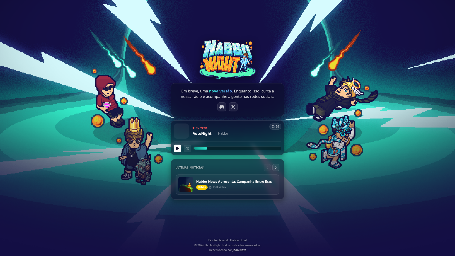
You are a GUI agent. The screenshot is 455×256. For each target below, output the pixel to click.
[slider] (237, 148)
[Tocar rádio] (177, 148)
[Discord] (221, 106)
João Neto (239, 250)
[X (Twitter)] (233, 106)
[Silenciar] (187, 148)
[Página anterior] (267, 167)
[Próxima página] (275, 167)
